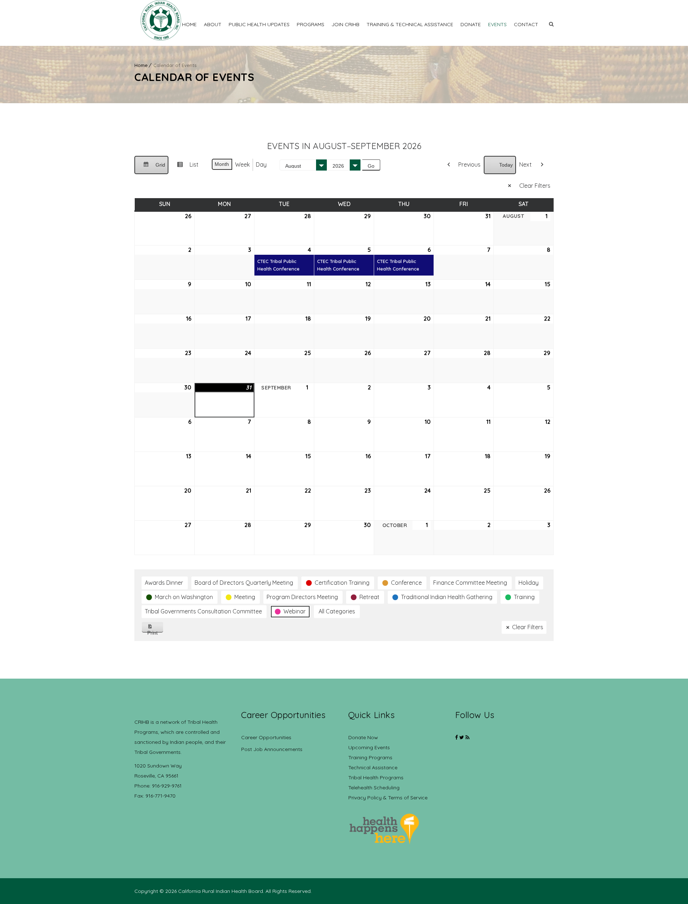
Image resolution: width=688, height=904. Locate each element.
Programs (310, 24)
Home (189, 24)
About (212, 24)
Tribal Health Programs (375, 777)
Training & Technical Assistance (410, 24)
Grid (151, 168)
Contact (526, 24)
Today (506, 165)
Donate (470, 24)
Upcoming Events (369, 747)
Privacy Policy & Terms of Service (387, 797)
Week (242, 164)
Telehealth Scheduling (374, 787)
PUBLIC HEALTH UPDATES (259, 24)
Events (497, 24)
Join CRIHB (345, 24)
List (185, 167)
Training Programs (370, 757)
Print (155, 631)
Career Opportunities (266, 737)
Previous (469, 164)
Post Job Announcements (271, 749)
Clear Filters (534, 185)
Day (261, 164)
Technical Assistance (372, 767)
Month (222, 164)
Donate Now (363, 737)
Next (525, 164)
